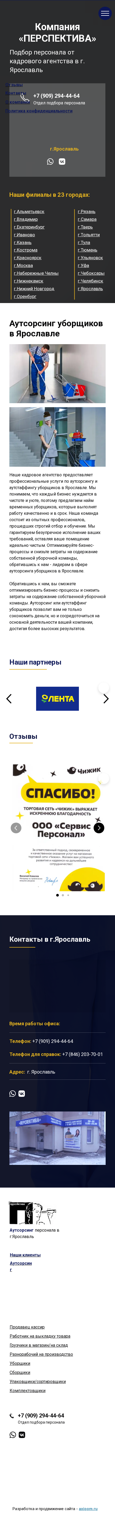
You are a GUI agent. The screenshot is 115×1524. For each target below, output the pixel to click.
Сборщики (20, 1372)
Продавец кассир (27, 1327)
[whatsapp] (50, 161)
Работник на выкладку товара (40, 1336)
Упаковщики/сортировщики (38, 1381)
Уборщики (20, 1363)
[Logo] (33, 1213)
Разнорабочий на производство (41, 1354)
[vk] (62, 161)
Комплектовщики (27, 1390)
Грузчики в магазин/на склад (39, 1345)
